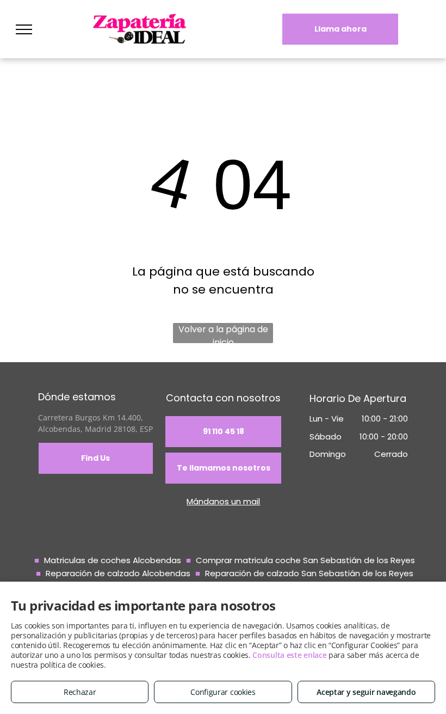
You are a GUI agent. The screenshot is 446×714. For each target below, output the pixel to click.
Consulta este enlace (289, 655)
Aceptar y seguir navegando (366, 692)
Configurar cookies (223, 692)
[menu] (24, 29)
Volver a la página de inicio (223, 333)
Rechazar (80, 692)
